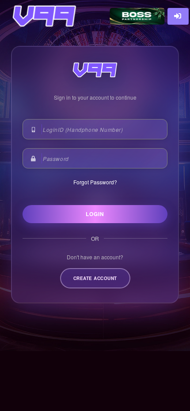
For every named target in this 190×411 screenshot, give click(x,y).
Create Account (95, 278)
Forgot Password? (95, 182)
